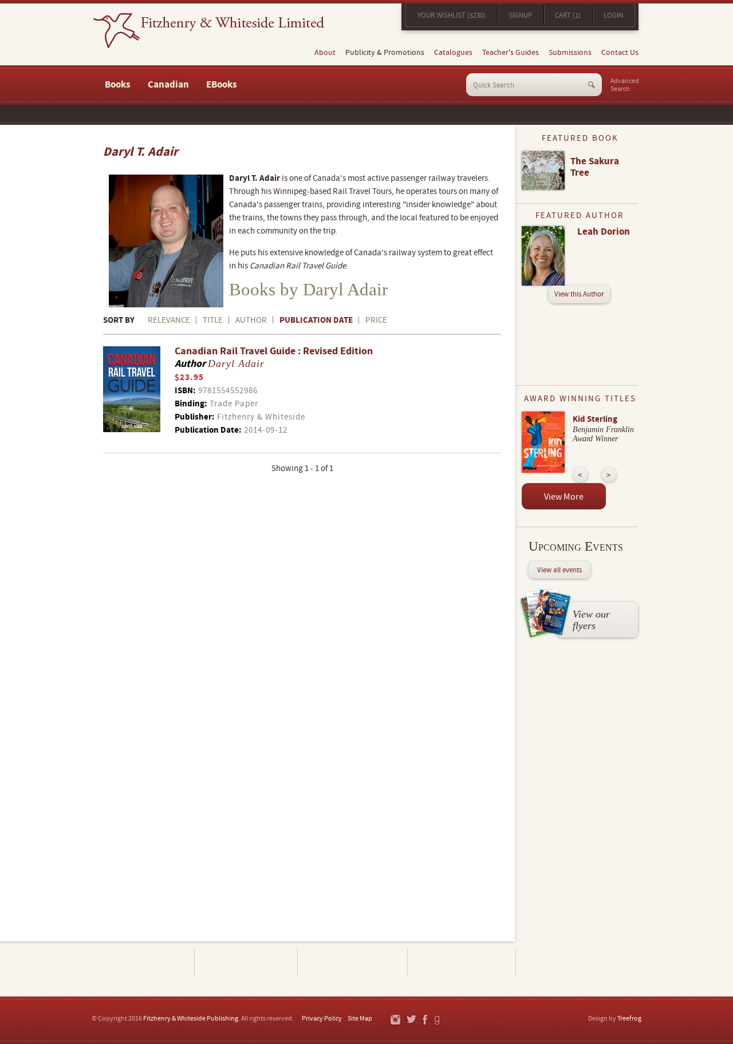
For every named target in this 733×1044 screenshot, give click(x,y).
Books (118, 85)
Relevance (169, 320)
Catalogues (453, 53)
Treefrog (629, 1018)
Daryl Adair (236, 363)
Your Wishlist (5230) (451, 15)
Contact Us (620, 53)
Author (251, 320)
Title (213, 320)
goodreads (438, 1020)
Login (613, 15)
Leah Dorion (603, 232)
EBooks (221, 85)
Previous (580, 475)
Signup (520, 15)
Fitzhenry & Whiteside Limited (208, 30)
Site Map (360, 1018)
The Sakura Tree (594, 167)
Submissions (570, 53)
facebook (424, 1020)
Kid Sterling (595, 419)
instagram (395, 1020)
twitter (411, 1020)
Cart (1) (568, 15)
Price (376, 320)
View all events (559, 570)
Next (609, 475)
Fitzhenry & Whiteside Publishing (190, 1018)
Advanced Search (624, 85)
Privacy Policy (322, 1018)
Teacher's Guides (510, 53)
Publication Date (316, 320)
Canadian (168, 85)
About (325, 53)
